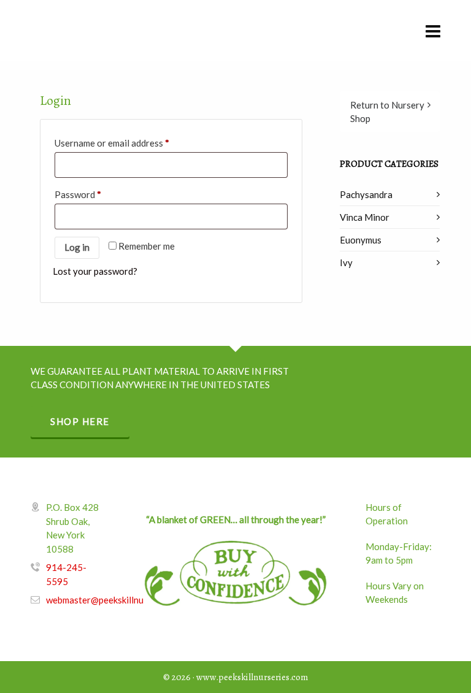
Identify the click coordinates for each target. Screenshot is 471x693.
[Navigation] (433, 30)
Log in (77, 247)
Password (78, 194)
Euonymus (360, 239)
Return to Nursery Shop (387, 111)
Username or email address (112, 142)
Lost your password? (95, 271)
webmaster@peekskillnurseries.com (118, 599)
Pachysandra (366, 194)
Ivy (346, 262)
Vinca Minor (364, 217)
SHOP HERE (80, 421)
